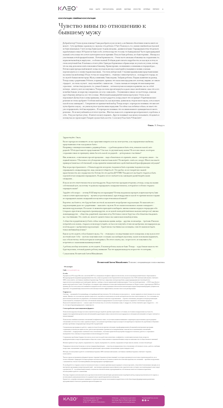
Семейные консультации (84, 18)
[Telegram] (143, 400)
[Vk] (148, 400)
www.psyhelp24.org (73, 270)
